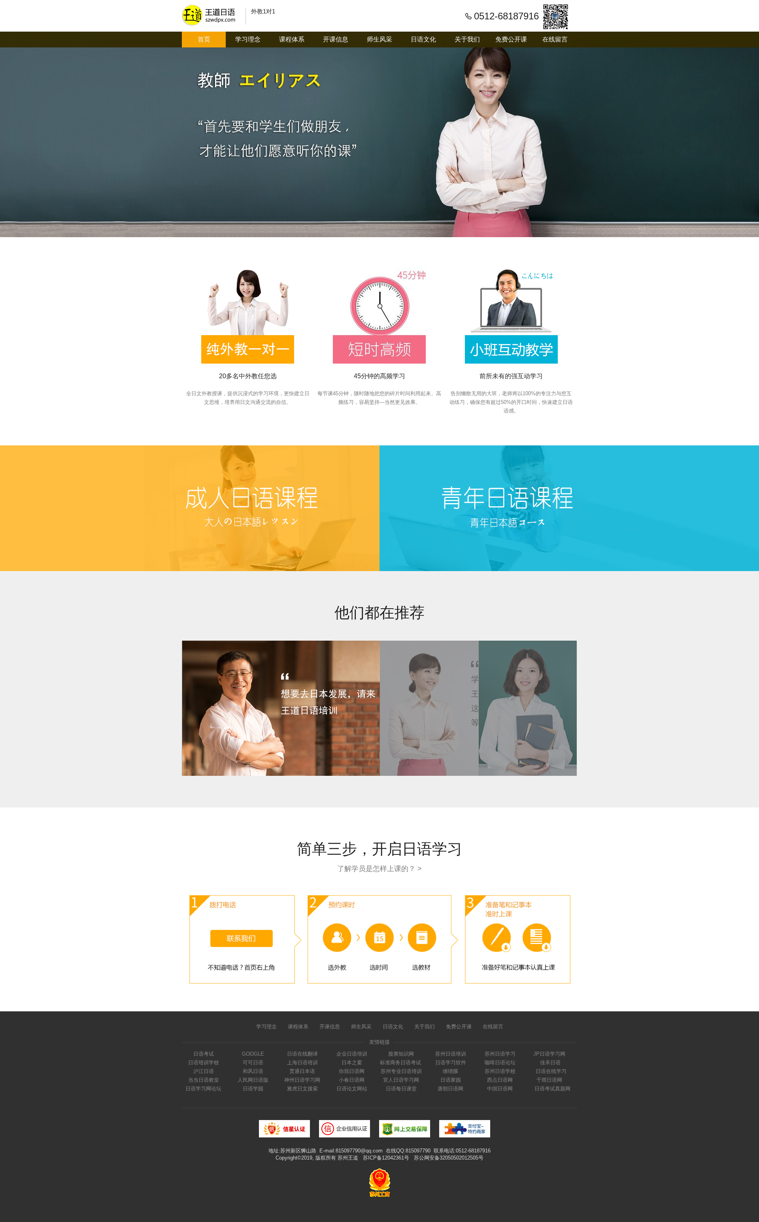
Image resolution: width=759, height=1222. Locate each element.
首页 (204, 39)
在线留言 (555, 39)
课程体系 (291, 39)
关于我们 (467, 39)
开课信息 (335, 39)
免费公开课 (511, 39)
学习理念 (248, 39)
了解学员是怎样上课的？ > (379, 869)
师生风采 (379, 39)
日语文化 (423, 39)
